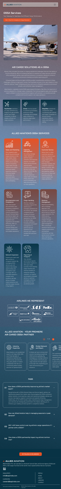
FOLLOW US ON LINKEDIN (31, 454)
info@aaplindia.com (10, 476)
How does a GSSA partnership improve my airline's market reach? (29, 387)
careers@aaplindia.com (11, 481)
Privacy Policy (16, 486)
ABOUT (40, 478)
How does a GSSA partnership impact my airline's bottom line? (29, 438)
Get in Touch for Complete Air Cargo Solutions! (17, 20)
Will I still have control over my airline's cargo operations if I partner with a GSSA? (30, 426)
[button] (53, 339)
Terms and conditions (7, 486)
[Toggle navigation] (55, 4)
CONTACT (41, 482)
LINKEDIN (41, 480)
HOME (40, 475)
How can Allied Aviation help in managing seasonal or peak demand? (29, 414)
